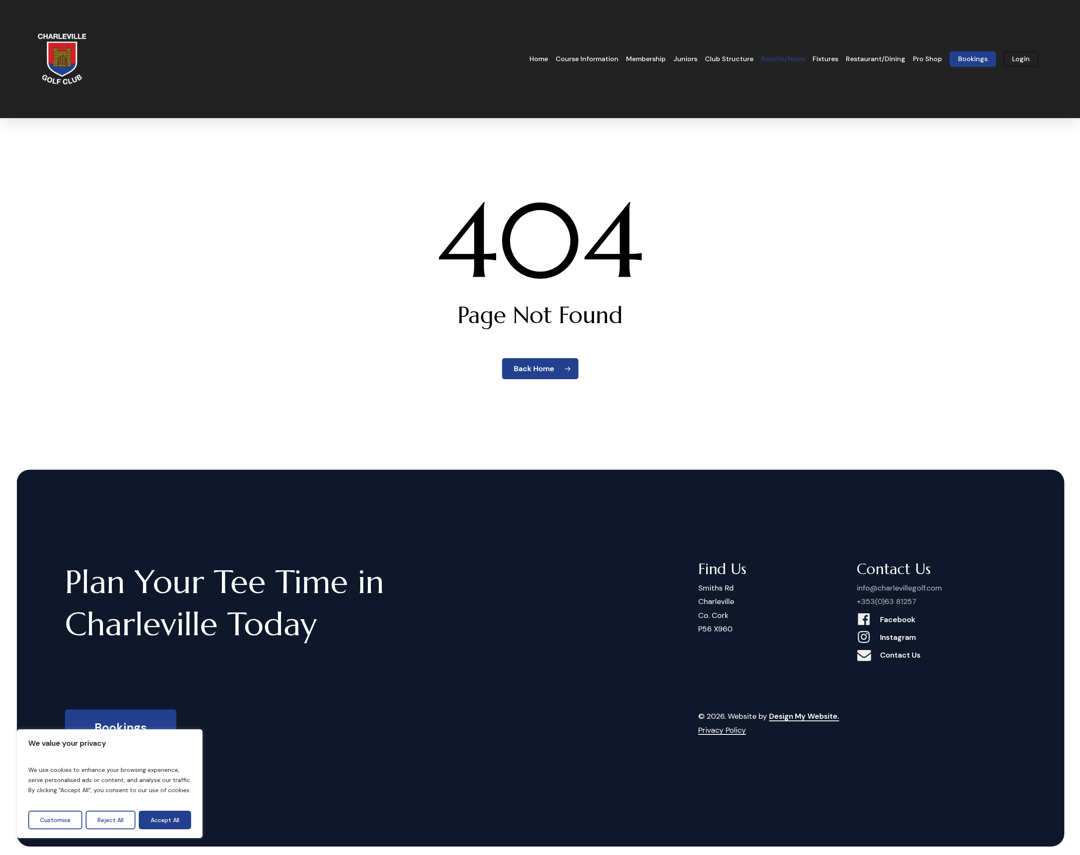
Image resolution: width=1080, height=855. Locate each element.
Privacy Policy (722, 730)
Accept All (165, 820)
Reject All (110, 820)
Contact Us (900, 655)
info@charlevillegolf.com (899, 588)
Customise (55, 820)
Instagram (898, 637)
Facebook (897, 620)
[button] (120, 728)
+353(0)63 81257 (886, 601)
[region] (109, 783)
